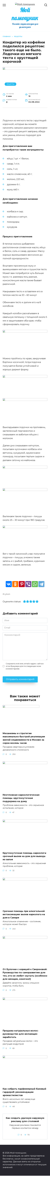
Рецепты (10, 84)
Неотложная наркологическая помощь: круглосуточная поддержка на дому (21, 797)
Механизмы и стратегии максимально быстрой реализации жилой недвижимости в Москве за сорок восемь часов (24, 738)
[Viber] (28, 584)
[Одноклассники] (15, 584)
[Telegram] (41, 584)
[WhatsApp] (35, 584)
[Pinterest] (22, 584)
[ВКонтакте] (9, 584)
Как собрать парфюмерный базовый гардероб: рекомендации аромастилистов (24, 1092)
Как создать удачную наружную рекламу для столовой (25, 1120)
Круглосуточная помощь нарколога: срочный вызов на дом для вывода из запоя (24, 856)
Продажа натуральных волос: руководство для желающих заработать (20, 1033)
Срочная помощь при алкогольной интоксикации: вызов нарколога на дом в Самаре (24, 914)
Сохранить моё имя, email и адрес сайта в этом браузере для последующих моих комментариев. (24, 666)
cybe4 (7, 594)
